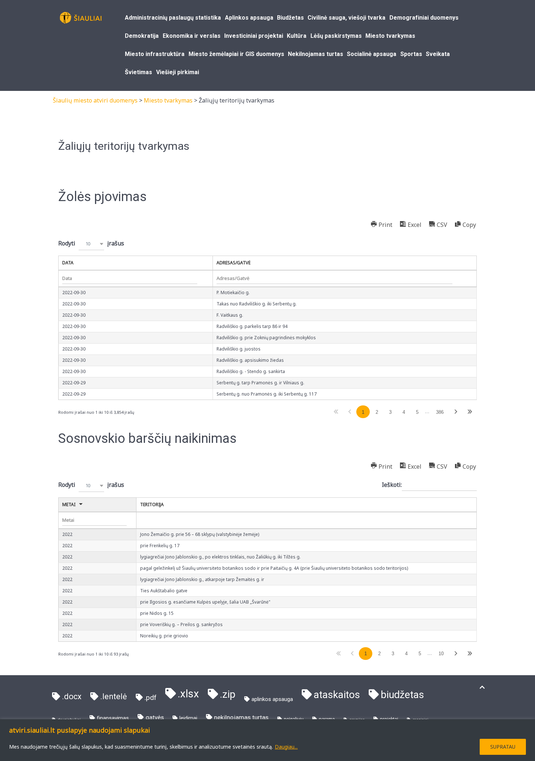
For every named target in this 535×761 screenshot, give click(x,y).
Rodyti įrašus (91, 243)
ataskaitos (337, 695)
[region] (267, 740)
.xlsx (188, 694)
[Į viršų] (482, 687)
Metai (68, 504)
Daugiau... (286, 746)
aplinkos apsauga (272, 699)
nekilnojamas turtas (241, 717)
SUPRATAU (502, 746)
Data (68, 263)
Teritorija (152, 504)
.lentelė (113, 696)
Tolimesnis (456, 411)
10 (441, 653)
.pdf (150, 697)
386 (440, 412)
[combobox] (91, 243)
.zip (227, 694)
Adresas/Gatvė (234, 263)
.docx (72, 696)
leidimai (188, 718)
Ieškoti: (392, 485)
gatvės (155, 717)
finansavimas (113, 718)
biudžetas (402, 695)
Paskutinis (470, 411)
